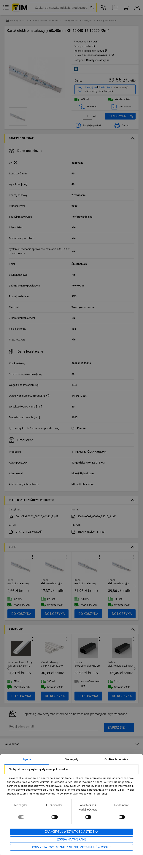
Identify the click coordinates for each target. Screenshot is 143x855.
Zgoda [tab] (27, 759)
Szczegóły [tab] (71, 759)
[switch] (54, 817)
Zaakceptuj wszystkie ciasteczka (71, 831)
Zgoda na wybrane (71, 839)
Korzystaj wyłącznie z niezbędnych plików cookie (71, 847)
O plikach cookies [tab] (116, 759)
